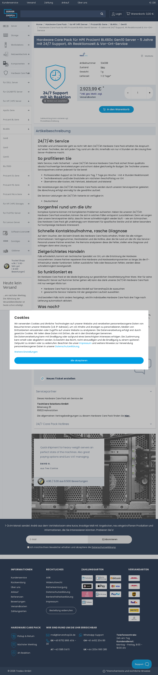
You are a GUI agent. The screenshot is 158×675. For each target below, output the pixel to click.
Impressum (85, 343)
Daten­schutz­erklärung (67, 346)
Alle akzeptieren (79, 360)
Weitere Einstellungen (26, 351)
